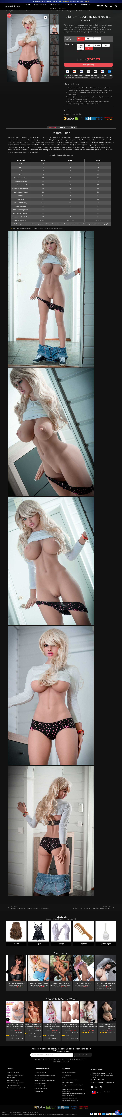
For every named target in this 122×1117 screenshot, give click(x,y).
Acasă (8, 11)
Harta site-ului (39, 1091)
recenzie (93, 1032)
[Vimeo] (101, 1087)
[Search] (106, 6)
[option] (80, 39)
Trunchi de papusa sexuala (15, 1075)
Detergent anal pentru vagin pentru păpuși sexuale (107, 1026)
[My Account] (111, 6)
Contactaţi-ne (66, 1075)
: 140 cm (68, 39)
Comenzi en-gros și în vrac (70, 1100)
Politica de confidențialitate (70, 1080)
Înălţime (68, 38)
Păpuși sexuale (16, 11)
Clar (78, 52)
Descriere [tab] (52, 127)
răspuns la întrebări (83, 989)
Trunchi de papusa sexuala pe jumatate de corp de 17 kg (89, 1026)
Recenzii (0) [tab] (63, 127)
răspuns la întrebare (19, 1033)
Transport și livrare (40, 1078)
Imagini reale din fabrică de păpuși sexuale (72, 1086)
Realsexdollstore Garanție (69, 1098)
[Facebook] (92, 1087)
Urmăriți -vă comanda (41, 1088)
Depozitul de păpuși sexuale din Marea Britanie (46, 11)
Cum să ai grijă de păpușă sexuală (45, 1075)
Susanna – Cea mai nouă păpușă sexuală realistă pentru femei (105, 985)
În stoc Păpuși (26, 11)
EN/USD (102, 6)
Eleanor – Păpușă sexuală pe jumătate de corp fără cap (70, 1026)
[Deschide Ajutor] (55, 8)
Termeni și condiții (40, 1086)
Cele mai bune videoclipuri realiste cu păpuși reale (73, 1090)
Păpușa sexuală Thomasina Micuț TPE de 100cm (33, 1026)
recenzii (12, 1033)
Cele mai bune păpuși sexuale (15, 1083)
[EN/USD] (98, 6)
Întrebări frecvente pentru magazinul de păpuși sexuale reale (73, 1094)
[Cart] (116, 6)
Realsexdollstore (15, 1112)
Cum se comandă (40, 1072)
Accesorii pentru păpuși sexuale (16, 1088)
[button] (8, 972)
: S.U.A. (67, 45)
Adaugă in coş (88, 65)
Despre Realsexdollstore (69, 1072)
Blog (63, 1077)
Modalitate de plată (40, 1083)
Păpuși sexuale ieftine (13, 1085)
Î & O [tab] (73, 127)
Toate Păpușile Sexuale (13, 1072)
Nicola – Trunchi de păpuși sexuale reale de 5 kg (51, 1026)
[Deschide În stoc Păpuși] (61, 4)
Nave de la (69, 44)
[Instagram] (96, 1087)
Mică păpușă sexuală (13, 1080)
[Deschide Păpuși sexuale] (45, 4)
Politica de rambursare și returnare (45, 1080)
